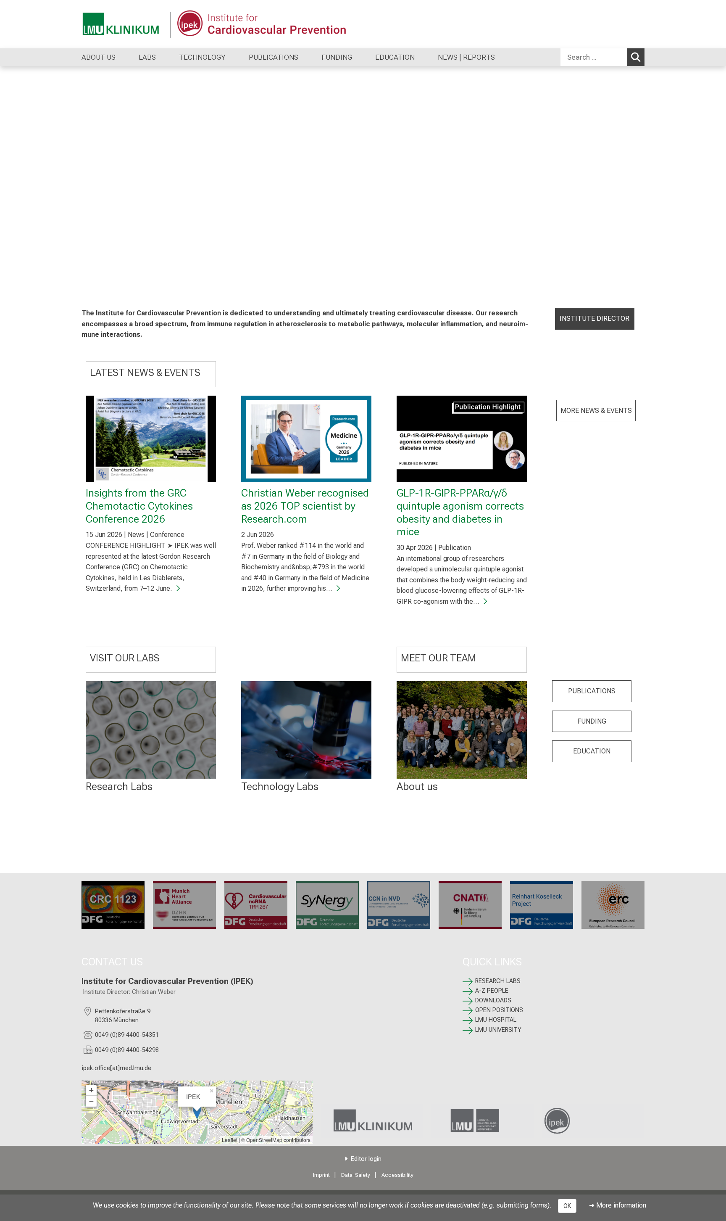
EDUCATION (591, 751)
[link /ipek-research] (593, 1121)
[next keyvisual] (716, 181)
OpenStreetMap (264, 1139)
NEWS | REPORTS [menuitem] (466, 57)
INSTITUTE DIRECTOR (594, 318)
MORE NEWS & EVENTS (596, 411)
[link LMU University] (482, 1121)
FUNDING (591, 721)
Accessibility (397, 1175)
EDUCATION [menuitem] (395, 57)
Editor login (366, 1159)
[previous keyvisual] (9, 181)
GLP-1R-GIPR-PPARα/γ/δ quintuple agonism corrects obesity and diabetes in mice (460, 512)
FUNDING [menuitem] (336, 57)
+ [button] (91, 1090)
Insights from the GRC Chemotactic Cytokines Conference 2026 (139, 505)
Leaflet (229, 1139)
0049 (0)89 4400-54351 (127, 1035)
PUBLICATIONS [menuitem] (273, 57)
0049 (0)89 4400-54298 (127, 1050)
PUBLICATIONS (592, 691)
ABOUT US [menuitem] (99, 57)
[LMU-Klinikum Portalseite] (132, 24)
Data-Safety (355, 1175)
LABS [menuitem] (147, 57)
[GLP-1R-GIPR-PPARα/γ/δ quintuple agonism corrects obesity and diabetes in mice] (462, 439)
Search (635, 57)
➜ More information (617, 1205)
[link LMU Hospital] (372, 1121)
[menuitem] (124, 57)
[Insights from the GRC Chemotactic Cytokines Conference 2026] (151, 439)
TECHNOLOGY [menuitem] (202, 57)
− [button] (91, 1101)
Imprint (321, 1175)
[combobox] (602, 57)
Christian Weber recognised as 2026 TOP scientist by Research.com (305, 505)
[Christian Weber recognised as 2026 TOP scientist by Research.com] (306, 439)
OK (567, 1205)
